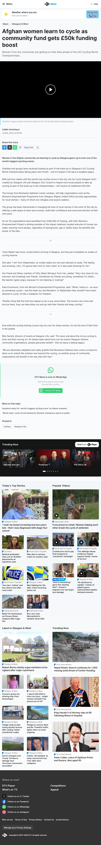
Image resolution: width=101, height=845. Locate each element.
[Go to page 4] (51, 471)
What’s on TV (9, 789)
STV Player (8, 785)
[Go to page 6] (55, 471)
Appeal (54, 789)
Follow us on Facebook (18, 801)
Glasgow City (20, 426)
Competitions (58, 785)
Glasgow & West (20, 24)
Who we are (7, 820)
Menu (9, 4)
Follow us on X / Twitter (18, 796)
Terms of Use (21, 820)
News (5, 24)
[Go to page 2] (47, 471)
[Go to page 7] (57, 471)
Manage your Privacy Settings (17, 828)
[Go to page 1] (44, 471)
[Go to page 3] (49, 471)
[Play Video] (51, 90)
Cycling (7, 426)
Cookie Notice (62, 820)
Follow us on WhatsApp (18, 807)
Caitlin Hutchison (11, 129)
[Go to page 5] (53, 471)
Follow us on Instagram (18, 812)
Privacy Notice (35, 820)
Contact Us (49, 820)
